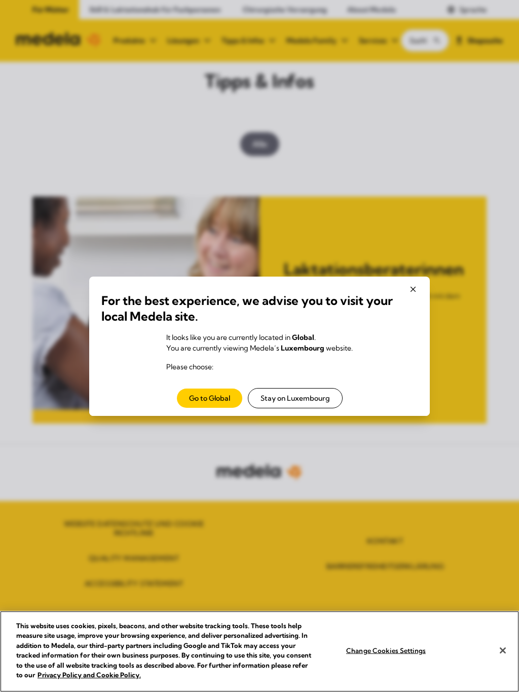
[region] (259, 651)
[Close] (503, 650)
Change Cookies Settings (386, 650)
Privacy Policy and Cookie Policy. (89, 675)
